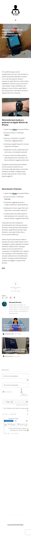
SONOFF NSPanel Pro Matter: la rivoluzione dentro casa (15, 350)
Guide (3, 27)
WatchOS (16, 27)
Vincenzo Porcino (7, 55)
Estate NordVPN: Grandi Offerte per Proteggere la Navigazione (14, 327)
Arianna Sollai (9, 356)
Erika (13, 424)
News (9, 27)
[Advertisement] (15, 460)
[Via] (3, 268)
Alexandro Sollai (9, 334)
